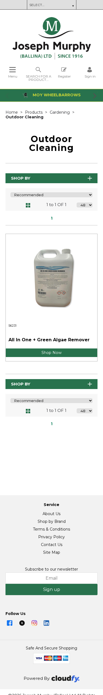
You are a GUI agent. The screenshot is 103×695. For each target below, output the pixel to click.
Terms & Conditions (51, 529)
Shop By (20, 178)
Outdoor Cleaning (24, 116)
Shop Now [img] (51, 352)
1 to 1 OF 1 (56, 204)
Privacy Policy (51, 536)
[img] (9, 623)
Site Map (51, 552)
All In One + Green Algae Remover (49, 339)
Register (64, 76)
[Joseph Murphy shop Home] (51, 58)
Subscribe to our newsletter (51, 569)
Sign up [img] (51, 589)
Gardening (60, 112)
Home (12, 112)
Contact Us (51, 544)
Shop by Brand (52, 521)
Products (34, 112)
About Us (51, 513)
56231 (12, 325)
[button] (7, 95)
